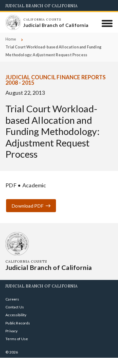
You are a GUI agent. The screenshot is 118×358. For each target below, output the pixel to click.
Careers (12, 299)
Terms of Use (16, 339)
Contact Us (14, 307)
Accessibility (15, 315)
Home (10, 39)
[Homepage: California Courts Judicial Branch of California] (13, 22)
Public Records (17, 323)
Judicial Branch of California (41, 5)
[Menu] (107, 23)
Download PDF (27, 206)
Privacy (11, 331)
